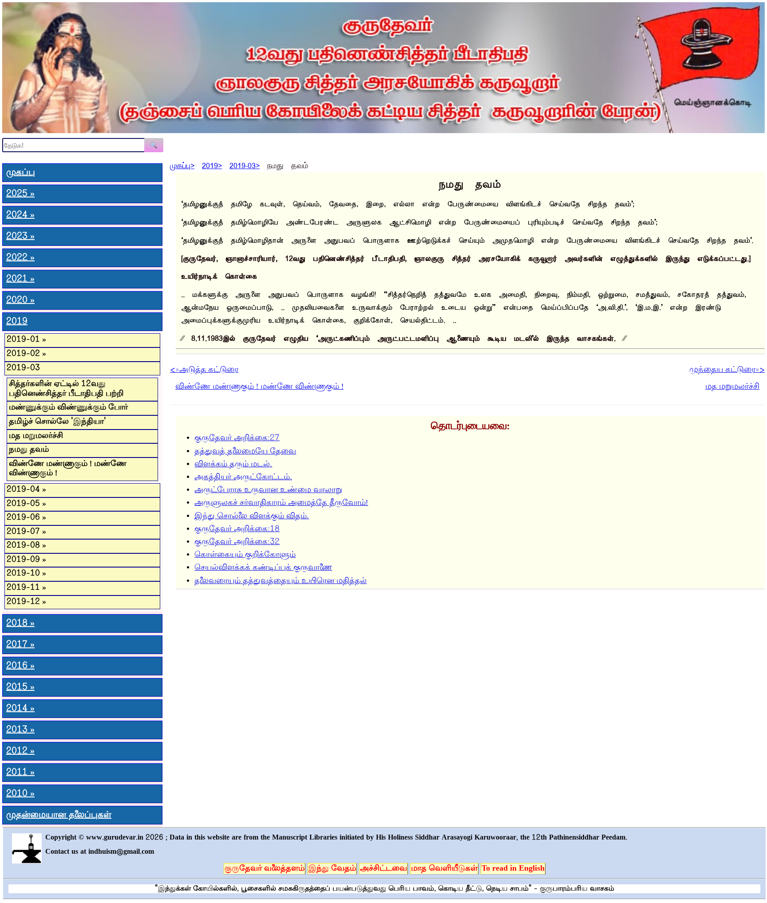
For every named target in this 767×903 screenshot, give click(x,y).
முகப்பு (20, 172)
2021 (20, 279)
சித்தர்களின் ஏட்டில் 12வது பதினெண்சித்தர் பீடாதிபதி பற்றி (66, 389)
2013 (20, 730)
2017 (20, 644)
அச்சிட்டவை (383, 869)
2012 (20, 751)
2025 (20, 194)
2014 (20, 708)
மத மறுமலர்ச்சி (36, 436)
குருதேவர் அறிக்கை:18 (237, 529)
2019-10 (26, 574)
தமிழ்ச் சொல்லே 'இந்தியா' (57, 422)
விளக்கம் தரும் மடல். (233, 464)
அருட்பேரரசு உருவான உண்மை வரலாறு (268, 490)
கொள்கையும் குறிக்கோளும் (245, 555)
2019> (212, 164)
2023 (20, 236)
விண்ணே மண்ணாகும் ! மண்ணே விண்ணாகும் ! (68, 469)
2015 (20, 687)
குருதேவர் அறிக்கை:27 (237, 438)
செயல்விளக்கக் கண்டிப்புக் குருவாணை (263, 568)
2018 (20, 623)
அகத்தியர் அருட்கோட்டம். (243, 477)
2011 (20, 772)
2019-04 (26, 490)
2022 (20, 257)
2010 (20, 794)
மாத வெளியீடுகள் (444, 869)
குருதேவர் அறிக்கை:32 (237, 542)
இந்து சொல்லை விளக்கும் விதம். (251, 516)
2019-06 (26, 518)
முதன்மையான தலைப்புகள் (58, 815)
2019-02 (26, 354)
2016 (20, 666)
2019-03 (23, 368)
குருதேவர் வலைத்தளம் (264, 869)
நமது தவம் (29, 450)
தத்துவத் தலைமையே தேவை (245, 452)
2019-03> (244, 164)
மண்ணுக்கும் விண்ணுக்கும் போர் (68, 408)
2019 (17, 321)
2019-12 (26, 602)
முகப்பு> (182, 164)
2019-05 (26, 504)
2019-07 (26, 532)
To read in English (513, 869)
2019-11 (26, 588)
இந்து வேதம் (332, 869)
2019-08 (26, 546)
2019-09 (26, 560)
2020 (20, 300)
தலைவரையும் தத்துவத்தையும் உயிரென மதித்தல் (280, 581)
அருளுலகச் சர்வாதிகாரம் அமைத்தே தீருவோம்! (281, 503)
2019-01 (26, 340)
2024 (20, 215)
